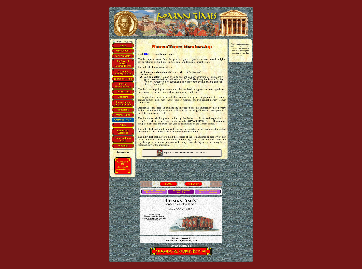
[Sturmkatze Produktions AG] (181, 254)
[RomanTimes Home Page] (168, 185)
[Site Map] (193, 185)
